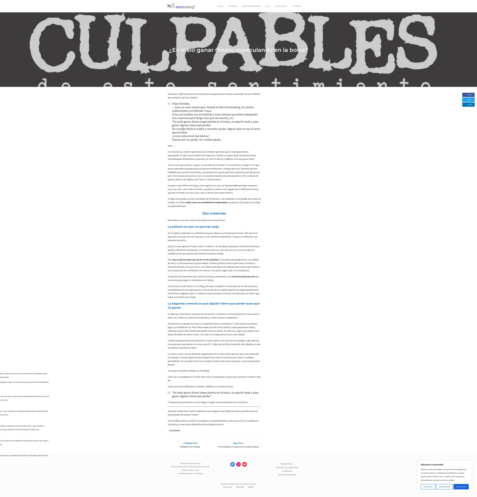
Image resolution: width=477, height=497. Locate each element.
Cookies (251, 487)
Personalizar (428, 487)
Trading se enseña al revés (190, 470)
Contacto (297, 6)
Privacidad (240, 487)
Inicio (220, 6)
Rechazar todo (444, 487)
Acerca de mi (281, 6)
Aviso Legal (227, 487)
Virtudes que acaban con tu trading (190, 473)
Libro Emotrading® (251, 6)
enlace (242, 420)
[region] (444, 476)
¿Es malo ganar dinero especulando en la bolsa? (238, 49)
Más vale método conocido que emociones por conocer (190, 467)
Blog (267, 6)
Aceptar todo (461, 487)
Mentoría (232, 6)
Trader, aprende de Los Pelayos (190, 463)
